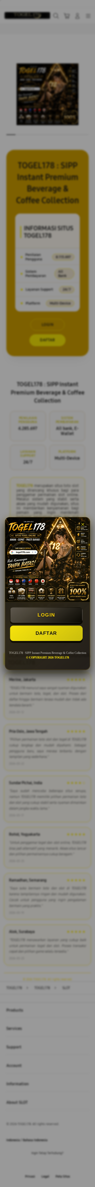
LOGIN (46, 615)
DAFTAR (46, 633)
